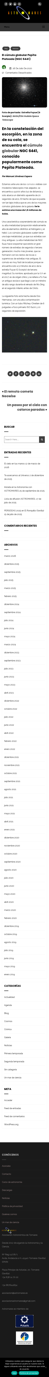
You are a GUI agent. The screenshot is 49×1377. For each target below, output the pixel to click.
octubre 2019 (10, 934)
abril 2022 (9, 733)
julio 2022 (8, 717)
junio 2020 (9, 886)
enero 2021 (9, 829)
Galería (7, 1037)
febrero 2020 (10, 918)
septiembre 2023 (12, 660)
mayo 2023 (9, 684)
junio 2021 (9, 805)
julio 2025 (8, 580)
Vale (14, 1373)
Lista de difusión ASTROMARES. (20, 499)
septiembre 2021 (12, 781)
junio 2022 (9, 725)
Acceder (8, 1100)
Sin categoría (10, 1069)
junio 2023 (9, 676)
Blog (6, 48)
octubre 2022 (10, 709)
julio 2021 (8, 797)
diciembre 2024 (11, 604)
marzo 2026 (10, 556)
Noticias (15, 48)
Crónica (7, 1029)
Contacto (6, 1174)
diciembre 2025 (11, 564)
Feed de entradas (12, 1108)
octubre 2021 (10, 773)
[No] (45, 1367)
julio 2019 (8, 950)
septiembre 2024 (12, 612)
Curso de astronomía (12, 1182)
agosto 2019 (10, 942)
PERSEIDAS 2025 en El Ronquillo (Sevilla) (24, 510)
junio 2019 (9, 958)
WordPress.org (11, 1124)
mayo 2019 (9, 966)
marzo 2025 (10, 588)
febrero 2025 (10, 596)
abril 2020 (9, 902)
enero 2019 (9, 974)
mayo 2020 (9, 894)
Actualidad (9, 997)
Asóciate (6, 1166)
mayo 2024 (9, 636)
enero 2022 (9, 749)
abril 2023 (9, 693)
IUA (41, 273)
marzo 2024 (10, 644)
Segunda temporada (14, 1061)
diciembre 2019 (11, 926)
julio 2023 (8, 668)
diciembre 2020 (11, 837)
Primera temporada (13, 1053)
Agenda (8, 1005)
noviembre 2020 (12, 845)
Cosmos (8, 1021)
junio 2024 (9, 628)
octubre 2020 (10, 853)
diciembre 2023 (11, 652)
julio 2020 (8, 878)
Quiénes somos (9, 1214)
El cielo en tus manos (14, 463)
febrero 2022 (10, 741)
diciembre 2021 (11, 757)
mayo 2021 (9, 813)
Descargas (7, 1190)
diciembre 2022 (11, 701)
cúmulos (31, 184)
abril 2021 (8, 821)
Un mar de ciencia (12, 1077)
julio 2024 (8, 620)
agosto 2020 (10, 870)
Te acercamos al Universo (16, 475)
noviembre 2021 (12, 765)
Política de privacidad (12, 1206)
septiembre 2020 (12, 862)
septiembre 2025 (12, 572)
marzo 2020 (10, 910)
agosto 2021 (10, 789)
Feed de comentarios (14, 1116)
